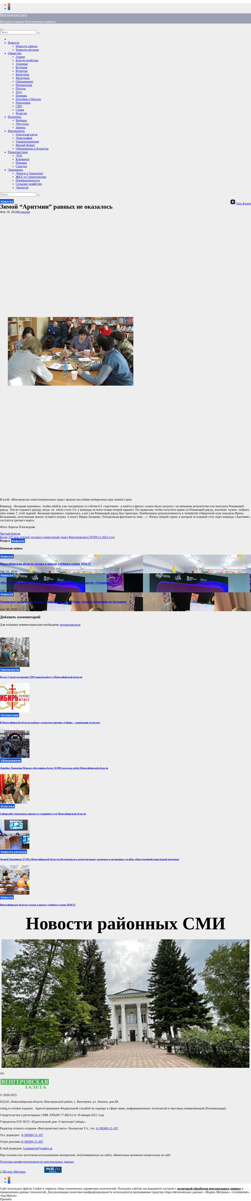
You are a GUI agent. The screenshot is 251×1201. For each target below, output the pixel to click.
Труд (19, 92)
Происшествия (18, 152)
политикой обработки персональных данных (209, 1188)
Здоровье (22, 64)
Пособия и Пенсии (28, 99)
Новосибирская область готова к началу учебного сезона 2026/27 (45, 563)
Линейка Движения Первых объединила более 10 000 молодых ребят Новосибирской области (54, 768)
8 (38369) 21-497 (32, 1141)
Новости (13, 42)
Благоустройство (27, 60)
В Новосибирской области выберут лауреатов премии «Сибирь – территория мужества (50, 722)
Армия (20, 56)
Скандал (21, 166)
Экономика (15, 169)
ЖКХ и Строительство (31, 176)
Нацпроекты (16, 131)
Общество (14, 53)
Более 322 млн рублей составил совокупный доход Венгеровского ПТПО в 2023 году (57, 537)
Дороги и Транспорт (29, 173)
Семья (20, 109)
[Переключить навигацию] (1, 29)
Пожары (21, 162)
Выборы (21, 120)
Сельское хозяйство (29, 184)
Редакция (23, 212)
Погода (20, 88)
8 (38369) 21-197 (107, 1128)
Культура (22, 71)
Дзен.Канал (243, 203)
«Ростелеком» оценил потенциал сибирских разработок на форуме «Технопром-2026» (60, 582)
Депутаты (22, 124)
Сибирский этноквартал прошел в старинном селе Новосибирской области (43, 813)
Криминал (23, 159)
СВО (19, 106)
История (21, 67)
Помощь (21, 95)
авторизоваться (70, 624)
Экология (22, 187)
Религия (21, 113)
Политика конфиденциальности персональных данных (37, 1161)
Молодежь (23, 78)
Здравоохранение (27, 141)
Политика (14, 116)
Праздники (23, 102)
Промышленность (28, 180)
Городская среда (26, 134)
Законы (20, 127)
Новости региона (27, 49)
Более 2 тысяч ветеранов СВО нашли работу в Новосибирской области (41, 677)
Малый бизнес (25, 145)
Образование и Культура (32, 148)
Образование (24, 81)
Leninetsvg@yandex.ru (37, 1148)
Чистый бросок (10, 533)
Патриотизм (24, 85)
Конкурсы (22, 74)
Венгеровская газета (13, 15)
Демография (24, 138)
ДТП (19, 155)
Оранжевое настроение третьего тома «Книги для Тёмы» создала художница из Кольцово (63, 601)
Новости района (26, 46)
